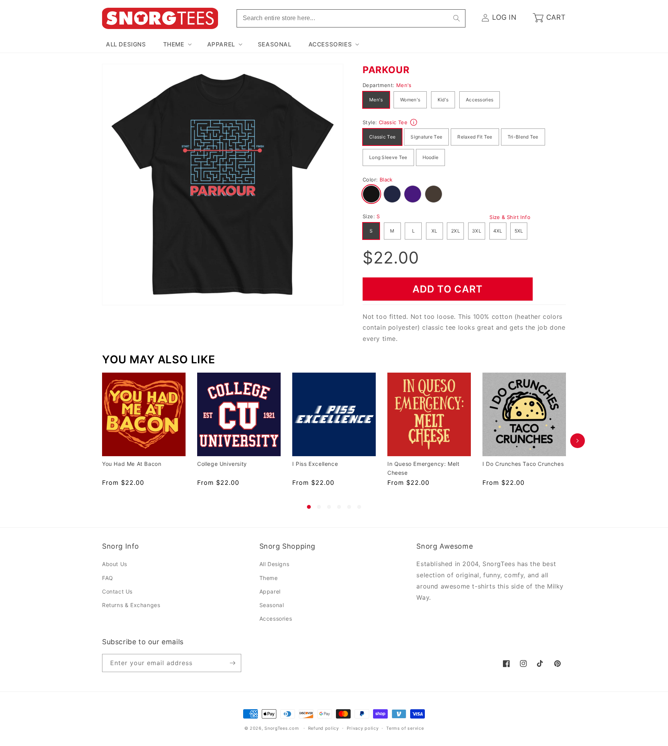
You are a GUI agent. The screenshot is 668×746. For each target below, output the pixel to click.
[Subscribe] (232, 663)
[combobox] (351, 18)
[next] (577, 441)
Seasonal (271, 605)
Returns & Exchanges (131, 605)
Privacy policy (363, 728)
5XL (519, 231)
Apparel (270, 591)
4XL (498, 231)
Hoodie (431, 157)
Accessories (479, 100)
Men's (376, 100)
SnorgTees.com (281, 728)
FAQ (107, 578)
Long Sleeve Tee (388, 157)
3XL (476, 231)
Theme (268, 578)
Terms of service (405, 728)
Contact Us (117, 591)
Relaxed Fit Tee (474, 137)
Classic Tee (382, 137)
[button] (176, 44)
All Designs (274, 564)
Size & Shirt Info (509, 217)
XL (434, 231)
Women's (410, 100)
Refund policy (323, 728)
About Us (114, 564)
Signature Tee (426, 137)
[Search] (456, 18)
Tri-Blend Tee (523, 137)
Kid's (443, 100)
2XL (455, 231)
